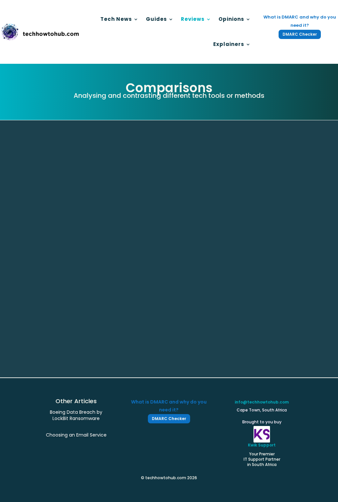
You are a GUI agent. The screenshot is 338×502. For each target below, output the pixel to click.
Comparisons (83, 332)
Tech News (116, 19)
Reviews (193, 19)
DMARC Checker (300, 34)
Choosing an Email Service (79, 322)
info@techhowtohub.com (262, 402)
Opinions (231, 19)
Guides (156, 19)
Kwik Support (262, 445)
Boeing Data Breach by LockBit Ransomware (76, 415)
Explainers (228, 44)
